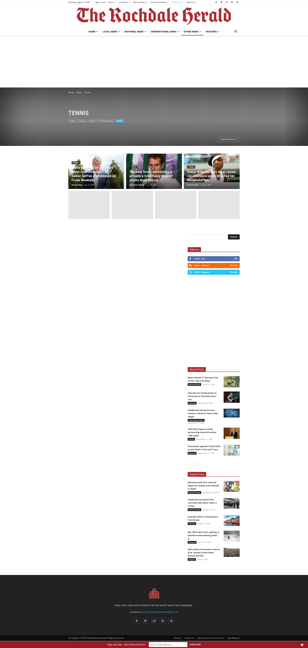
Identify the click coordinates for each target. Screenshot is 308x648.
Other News (176, 2)
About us (178, 638)
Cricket (72, 121)
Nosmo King (77, 185)
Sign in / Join (100, 2)
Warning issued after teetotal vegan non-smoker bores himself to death (203, 485)
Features (190, 2)
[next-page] (195, 462)
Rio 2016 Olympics (105, 121)
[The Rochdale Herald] (154, 16)
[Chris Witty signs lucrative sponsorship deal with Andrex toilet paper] (232, 433)
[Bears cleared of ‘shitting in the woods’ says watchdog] (232, 381)
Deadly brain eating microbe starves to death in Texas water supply (203, 413)
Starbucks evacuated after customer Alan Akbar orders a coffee (202, 502)
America (192, 523)
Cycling (82, 121)
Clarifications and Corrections (210, 638)
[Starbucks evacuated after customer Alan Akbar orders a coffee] (232, 503)
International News (158, 2)
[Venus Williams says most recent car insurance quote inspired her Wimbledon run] (212, 168)
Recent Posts (197, 369)
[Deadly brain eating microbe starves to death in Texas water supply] (232, 413)
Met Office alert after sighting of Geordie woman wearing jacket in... (203, 535)
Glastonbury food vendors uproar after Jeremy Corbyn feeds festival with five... (204, 552)
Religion (192, 559)
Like (235, 258)
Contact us (189, 638)
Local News (123, 2)
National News (139, 2)
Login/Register (233, 638)
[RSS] (232, 2)
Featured (192, 403)
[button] (236, 31)
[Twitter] (237, 2)
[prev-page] (190, 462)
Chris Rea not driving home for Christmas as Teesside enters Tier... (202, 396)
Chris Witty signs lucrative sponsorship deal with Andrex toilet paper (202, 432)
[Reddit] (226, 2)
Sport (79, 92)
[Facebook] (216, 2)
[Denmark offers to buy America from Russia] (232, 520)
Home (110, 2)
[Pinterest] (221, 2)
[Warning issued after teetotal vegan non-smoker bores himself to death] (232, 486)
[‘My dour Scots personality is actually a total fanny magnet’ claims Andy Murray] (154, 171)
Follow (233, 265)
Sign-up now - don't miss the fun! (126, 644)
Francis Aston (193, 185)
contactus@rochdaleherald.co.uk (160, 611)
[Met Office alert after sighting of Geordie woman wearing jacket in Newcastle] (232, 536)
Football (91, 121)
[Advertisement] (154, 63)
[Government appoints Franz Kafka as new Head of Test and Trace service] (232, 450)
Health (191, 439)
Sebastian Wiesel (136, 185)
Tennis (119, 121)
